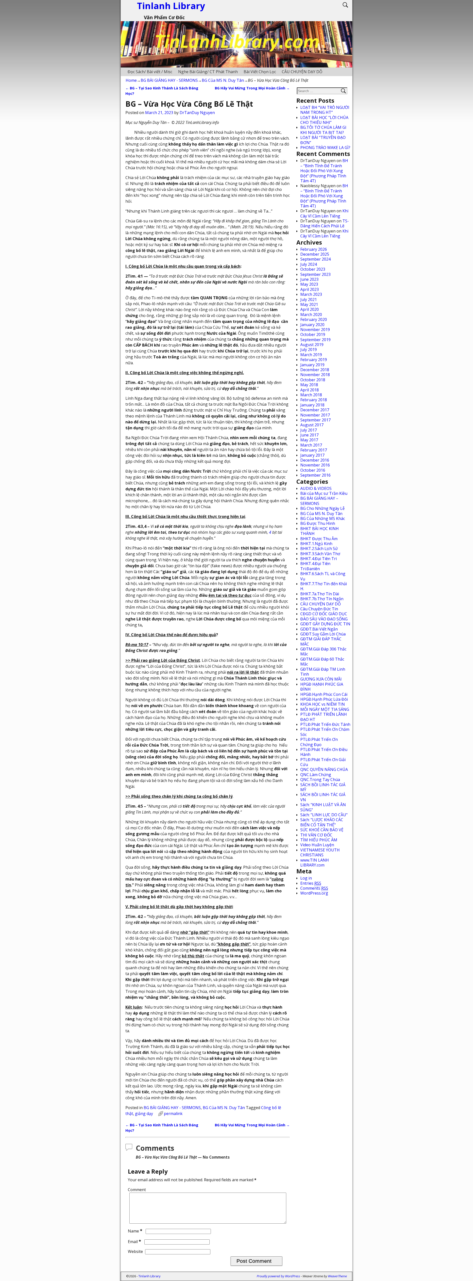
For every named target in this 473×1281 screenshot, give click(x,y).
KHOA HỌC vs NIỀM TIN (322, 704)
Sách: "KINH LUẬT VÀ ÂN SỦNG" (323, 807)
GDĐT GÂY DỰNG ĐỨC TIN (325, 624)
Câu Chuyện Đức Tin (319, 609)
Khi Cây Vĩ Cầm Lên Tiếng (324, 213)
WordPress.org (314, 893)
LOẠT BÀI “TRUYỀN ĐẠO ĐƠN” (323, 140)
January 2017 (312, 455)
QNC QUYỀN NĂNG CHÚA (324, 769)
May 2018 (309, 384)
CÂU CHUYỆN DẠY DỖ (302, 71)
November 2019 (315, 329)
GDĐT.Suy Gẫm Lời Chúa (323, 634)
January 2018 (312, 405)
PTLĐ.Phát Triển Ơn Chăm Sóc (324, 732)
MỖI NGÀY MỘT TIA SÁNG (324, 709)
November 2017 (315, 415)
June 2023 (309, 279)
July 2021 (308, 299)
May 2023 (309, 284)
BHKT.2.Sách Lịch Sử (319, 548)
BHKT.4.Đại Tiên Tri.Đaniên (315, 566)
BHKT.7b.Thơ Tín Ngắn (321, 598)
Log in (306, 878)
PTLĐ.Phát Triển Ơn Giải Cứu (323, 762)
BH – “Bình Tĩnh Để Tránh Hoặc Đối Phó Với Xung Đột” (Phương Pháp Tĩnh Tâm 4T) (324, 170)
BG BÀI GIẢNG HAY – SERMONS (319, 501)
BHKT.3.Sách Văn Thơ (320, 553)
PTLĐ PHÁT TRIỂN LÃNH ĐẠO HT (323, 717)
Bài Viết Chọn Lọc (260, 71)
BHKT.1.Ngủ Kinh (316, 543)
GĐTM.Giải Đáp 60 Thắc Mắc (322, 661)
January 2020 (312, 324)
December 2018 (314, 369)
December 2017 (314, 410)
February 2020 (313, 319)
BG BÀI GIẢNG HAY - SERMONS (169, 80)
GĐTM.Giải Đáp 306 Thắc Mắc (323, 651)
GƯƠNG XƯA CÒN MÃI (321, 679)
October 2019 (312, 334)
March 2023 (311, 294)
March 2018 (311, 395)
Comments (314, 888)
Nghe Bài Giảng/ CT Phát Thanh (208, 71)
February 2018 (313, 399)
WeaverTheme (337, 1276)
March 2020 (311, 314)
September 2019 (315, 339)
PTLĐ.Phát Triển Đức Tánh (325, 724)
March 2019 (311, 354)
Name (135, 1231)
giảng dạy (144, 1113)
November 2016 (315, 465)
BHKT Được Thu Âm (319, 538)
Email (134, 1241)
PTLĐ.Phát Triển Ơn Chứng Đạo (319, 742)
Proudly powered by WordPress (278, 1276)
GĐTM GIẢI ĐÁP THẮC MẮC (320, 641)
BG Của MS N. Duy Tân (223, 80)
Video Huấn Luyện (317, 845)
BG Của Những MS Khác (322, 518)
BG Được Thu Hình (317, 523)
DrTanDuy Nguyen (197, 112)
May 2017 (309, 440)
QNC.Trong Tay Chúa (320, 779)
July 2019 (308, 349)
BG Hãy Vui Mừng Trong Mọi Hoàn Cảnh (252, 88)
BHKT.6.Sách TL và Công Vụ (322, 576)
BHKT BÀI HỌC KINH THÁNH (319, 531)
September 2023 (315, 274)
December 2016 (314, 460)
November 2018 (315, 374)
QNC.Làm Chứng (315, 774)
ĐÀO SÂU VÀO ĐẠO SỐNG (324, 619)
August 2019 (311, 344)
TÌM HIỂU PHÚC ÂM (318, 840)
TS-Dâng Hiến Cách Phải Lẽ (324, 223)
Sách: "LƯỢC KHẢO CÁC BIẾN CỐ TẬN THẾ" (321, 822)
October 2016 (312, 470)
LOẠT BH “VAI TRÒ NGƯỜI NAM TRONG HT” (324, 110)
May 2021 (309, 304)
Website (135, 1251)
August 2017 (311, 425)
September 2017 (315, 420)
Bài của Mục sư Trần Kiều (323, 493)
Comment (137, 1189)
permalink (173, 1113)
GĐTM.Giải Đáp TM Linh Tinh (322, 671)
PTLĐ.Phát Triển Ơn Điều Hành (323, 752)
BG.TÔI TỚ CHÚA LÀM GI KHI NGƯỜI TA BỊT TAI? (323, 130)
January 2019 (312, 364)
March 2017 (311, 445)
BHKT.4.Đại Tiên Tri (318, 558)
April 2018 (309, 390)
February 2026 (313, 249)
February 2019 (313, 359)
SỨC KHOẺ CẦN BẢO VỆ (321, 829)
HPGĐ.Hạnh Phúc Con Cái (323, 694)
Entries (310, 883)
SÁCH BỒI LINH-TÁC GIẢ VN (322, 797)
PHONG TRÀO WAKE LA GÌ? (325, 147)
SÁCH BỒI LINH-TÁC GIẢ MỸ (322, 787)
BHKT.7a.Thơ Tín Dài (319, 594)
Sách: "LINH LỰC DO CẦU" (324, 814)
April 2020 (309, 309)
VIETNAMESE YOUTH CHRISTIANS (320, 852)
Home (131, 80)
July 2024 (308, 264)
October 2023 (312, 269)
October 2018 (312, 380)
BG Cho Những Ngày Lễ (322, 508)
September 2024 (315, 259)
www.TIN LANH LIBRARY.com (314, 862)
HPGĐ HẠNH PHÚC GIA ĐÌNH (321, 687)
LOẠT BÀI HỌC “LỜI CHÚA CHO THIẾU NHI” (324, 120)
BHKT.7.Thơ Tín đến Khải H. (323, 586)
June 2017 (309, 435)
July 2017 (308, 430)
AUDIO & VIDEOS (316, 488)
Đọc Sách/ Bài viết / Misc (150, 71)
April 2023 (309, 289)
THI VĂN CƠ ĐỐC (316, 835)
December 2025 (314, 254)
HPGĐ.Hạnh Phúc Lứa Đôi (324, 699)
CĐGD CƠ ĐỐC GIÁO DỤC (323, 613)
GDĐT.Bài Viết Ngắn (319, 629)
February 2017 (313, 450)
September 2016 (315, 475)
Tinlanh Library (149, 1276)
